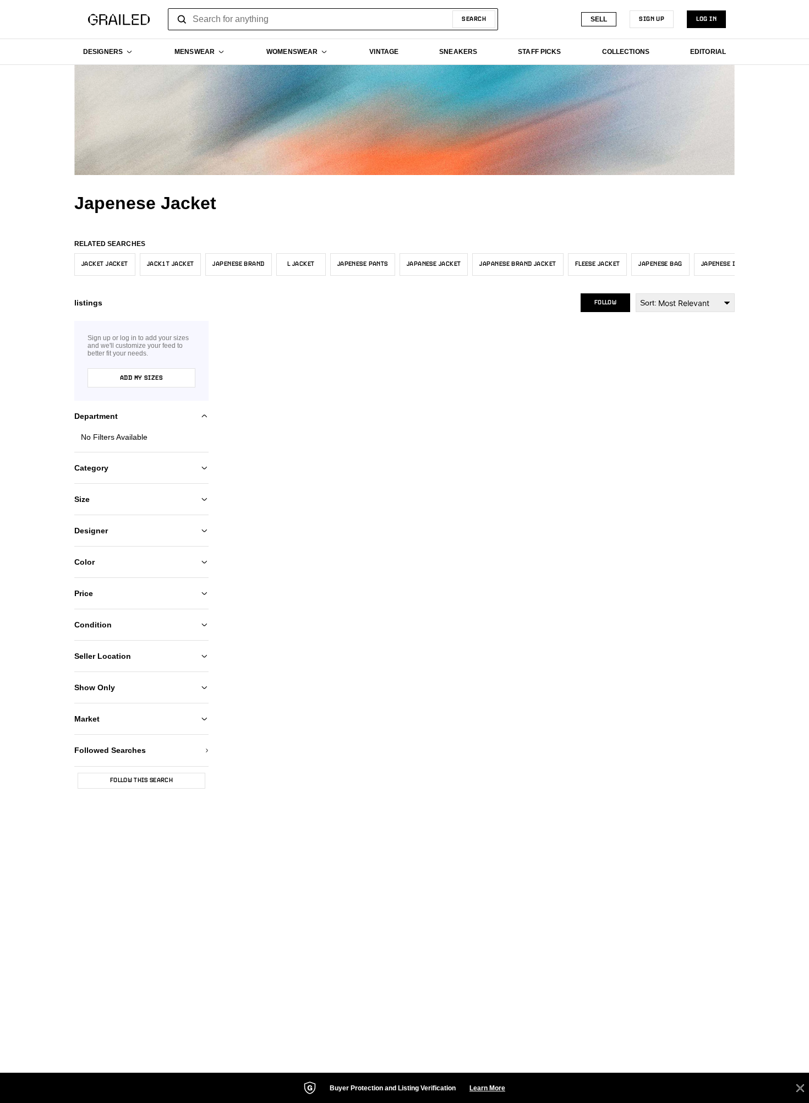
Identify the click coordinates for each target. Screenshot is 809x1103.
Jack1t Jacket (170, 264)
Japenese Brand (238, 264)
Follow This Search (141, 780)
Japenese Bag (660, 264)
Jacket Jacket (104, 264)
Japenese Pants (362, 264)
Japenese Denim (726, 264)
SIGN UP (651, 19)
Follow (605, 302)
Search (474, 19)
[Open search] (182, 19)
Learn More (487, 1088)
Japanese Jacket (434, 264)
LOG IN (706, 19)
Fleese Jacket (597, 264)
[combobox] (333, 19)
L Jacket (301, 264)
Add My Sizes (141, 378)
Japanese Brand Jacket (517, 264)
